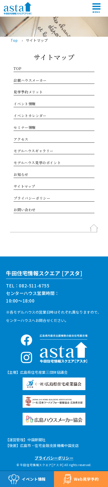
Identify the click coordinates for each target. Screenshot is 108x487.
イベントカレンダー (30, 115)
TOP (17, 68)
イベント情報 (25, 103)
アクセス (21, 139)
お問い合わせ (25, 209)
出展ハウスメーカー (30, 80)
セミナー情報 (25, 127)
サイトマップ (24, 186)
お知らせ (21, 174)
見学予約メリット (28, 92)
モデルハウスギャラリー (33, 151)
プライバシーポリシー (32, 198)
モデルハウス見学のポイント (37, 162)
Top (14, 40)
